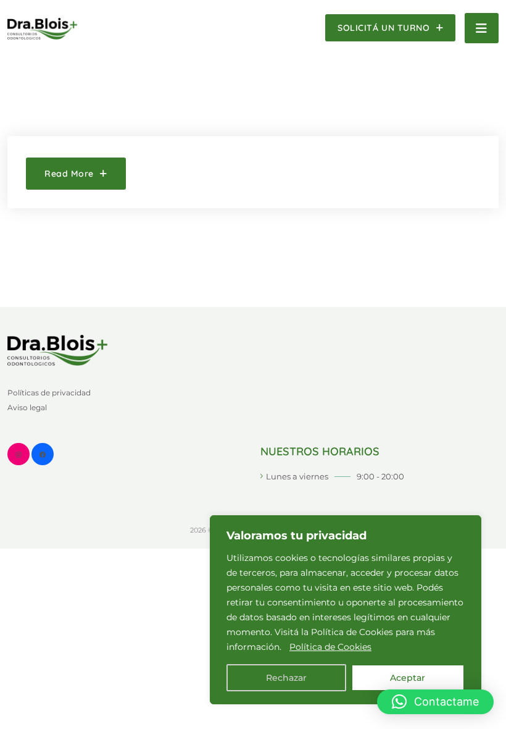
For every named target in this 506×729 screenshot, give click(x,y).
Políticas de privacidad (49, 392)
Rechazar (286, 677)
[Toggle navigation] (482, 28)
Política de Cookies (330, 646)
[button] (435, 701)
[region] (345, 609)
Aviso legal (27, 407)
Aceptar (407, 677)
